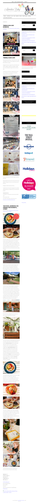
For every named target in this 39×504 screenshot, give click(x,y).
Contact (25, 1)
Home (13, 1)
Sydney (18, 28)
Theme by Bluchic (19, 501)
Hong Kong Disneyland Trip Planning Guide (28, 40)
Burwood (11, 28)
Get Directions (5, 488)
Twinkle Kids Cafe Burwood (8, 26)
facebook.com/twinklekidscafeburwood (9, 199)
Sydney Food (5, 211)
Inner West (14, 28)
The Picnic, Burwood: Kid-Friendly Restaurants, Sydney (11, 207)
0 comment (5, 29)
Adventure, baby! (21, 500)
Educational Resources (7, 17)
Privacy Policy (24, 202)
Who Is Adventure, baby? (19, 1)
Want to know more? (25, 71)
